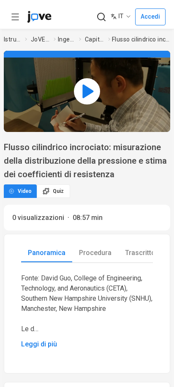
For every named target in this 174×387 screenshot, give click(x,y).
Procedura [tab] (95, 253)
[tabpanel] (87, 311)
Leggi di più (39, 344)
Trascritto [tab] (140, 253)
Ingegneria (67, 39)
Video (25, 191)
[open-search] (101, 17)
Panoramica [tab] (46, 253)
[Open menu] (15, 17)
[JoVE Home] (39, 17)
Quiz (58, 191)
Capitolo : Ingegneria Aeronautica (95, 39)
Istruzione (13, 39)
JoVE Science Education (40, 39)
